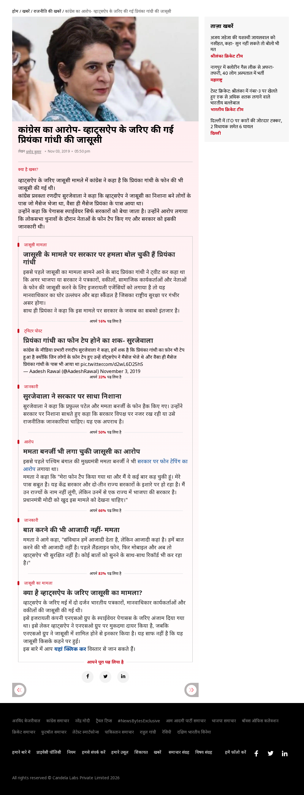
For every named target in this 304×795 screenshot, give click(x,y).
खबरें (26, 11)
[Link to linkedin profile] (285, 753)
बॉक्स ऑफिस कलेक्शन (260, 720)
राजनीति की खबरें (47, 11)
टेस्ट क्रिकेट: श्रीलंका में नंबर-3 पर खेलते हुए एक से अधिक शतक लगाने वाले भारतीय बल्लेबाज (243, 97)
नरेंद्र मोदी (82, 720)
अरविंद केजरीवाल (26, 720)
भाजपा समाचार (224, 720)
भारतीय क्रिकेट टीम (226, 109)
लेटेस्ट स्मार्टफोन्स (85, 732)
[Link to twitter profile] (270, 753)
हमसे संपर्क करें (93, 752)
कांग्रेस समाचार (57, 720)
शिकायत (141, 752)
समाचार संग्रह (179, 752)
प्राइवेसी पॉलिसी (49, 752)
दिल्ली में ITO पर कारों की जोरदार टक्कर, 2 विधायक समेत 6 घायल (246, 124)
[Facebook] (88, 677)
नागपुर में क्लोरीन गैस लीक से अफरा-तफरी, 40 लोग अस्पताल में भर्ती (242, 71)
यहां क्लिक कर (70, 648)
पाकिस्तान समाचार (119, 732)
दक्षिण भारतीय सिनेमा (194, 732)
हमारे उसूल (120, 752)
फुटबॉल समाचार (53, 732)
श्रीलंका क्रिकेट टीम (226, 56)
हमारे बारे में (21, 752)
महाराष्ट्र (216, 79)
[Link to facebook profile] (256, 753)
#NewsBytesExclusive (139, 720)
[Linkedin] (123, 677)
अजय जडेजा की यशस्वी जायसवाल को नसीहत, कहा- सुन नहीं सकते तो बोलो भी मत (244, 44)
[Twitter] (105, 677)
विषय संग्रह (203, 752)
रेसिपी (166, 732)
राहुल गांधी (148, 732)
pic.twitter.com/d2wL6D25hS (111, 364)
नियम (71, 752)
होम (15, 11)
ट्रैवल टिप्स (104, 720)
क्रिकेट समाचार (23, 732)
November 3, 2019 (120, 371)
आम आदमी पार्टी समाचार (186, 720)
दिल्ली (215, 133)
